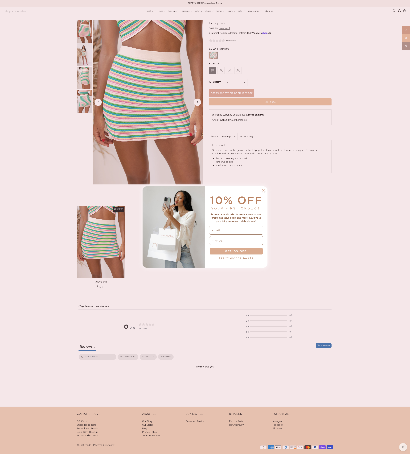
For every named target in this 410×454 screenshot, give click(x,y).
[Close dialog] (263, 190)
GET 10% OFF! (236, 251)
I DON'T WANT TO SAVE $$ (236, 258)
